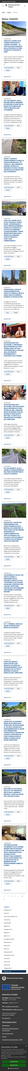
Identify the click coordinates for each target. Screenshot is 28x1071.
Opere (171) (7, 936)
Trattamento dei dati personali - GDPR (12, 1040)
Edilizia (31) (7, 926)
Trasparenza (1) (8, 968)
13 (22, 896)
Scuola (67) (7, 958)
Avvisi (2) (6, 913)
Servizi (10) (7, 962)
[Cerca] (25, 6)
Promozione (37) (8, 952)
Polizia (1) (6, 949)
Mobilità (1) (7, 933)
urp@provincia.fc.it (18, 1009)
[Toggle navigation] (3, 6)
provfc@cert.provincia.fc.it (12, 1006)
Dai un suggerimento (7, 1033)
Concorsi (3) (7, 920)
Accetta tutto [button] (14, 1061)
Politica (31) (7, 945)
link (6, 1058)
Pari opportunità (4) (9, 939)
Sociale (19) (7, 965)
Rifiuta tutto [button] (14, 1065)
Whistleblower (6, 1025)
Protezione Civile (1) (9, 955)
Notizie (9, 12)
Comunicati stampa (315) (10, 916)
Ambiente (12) (7, 910)
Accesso (4, 1037)
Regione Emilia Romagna (8, 1)
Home (3, 12)
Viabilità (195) (7, 971)
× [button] (26, 1046)
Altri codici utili (6, 1018)
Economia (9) (7, 923)
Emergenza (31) (8, 929)
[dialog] (14, 1058)
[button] (14, 1068)
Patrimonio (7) (7, 942)
